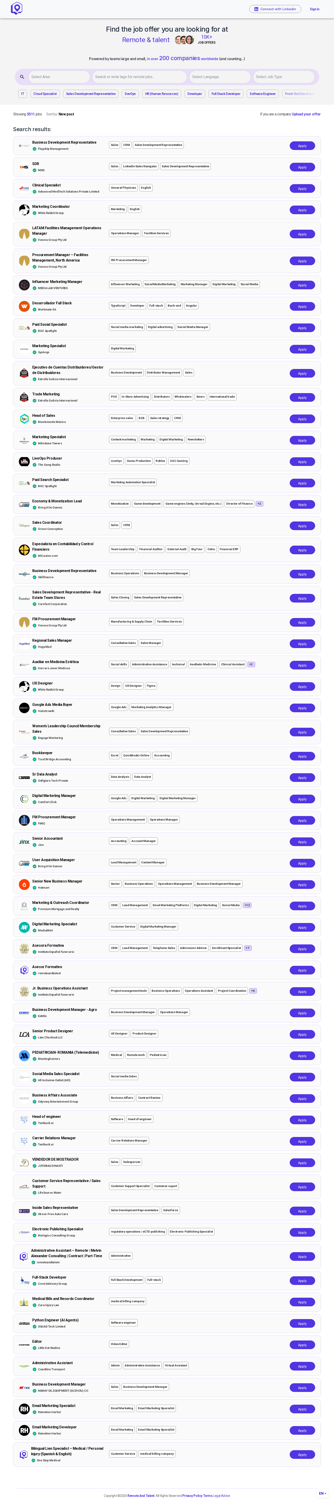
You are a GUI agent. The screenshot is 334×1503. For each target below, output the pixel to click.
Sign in (314, 9)
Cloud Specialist (45, 94)
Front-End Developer (300, 94)
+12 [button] (247, 905)
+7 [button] (247, 948)
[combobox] (60, 77)
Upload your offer (306, 114)
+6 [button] (252, 990)
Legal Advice (221, 1496)
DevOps (130, 94)
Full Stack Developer (226, 94)
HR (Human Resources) (161, 94)
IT (22, 94)
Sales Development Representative (91, 94)
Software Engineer (263, 94)
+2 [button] (259, 503)
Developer (194, 94)
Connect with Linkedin (278, 9)
